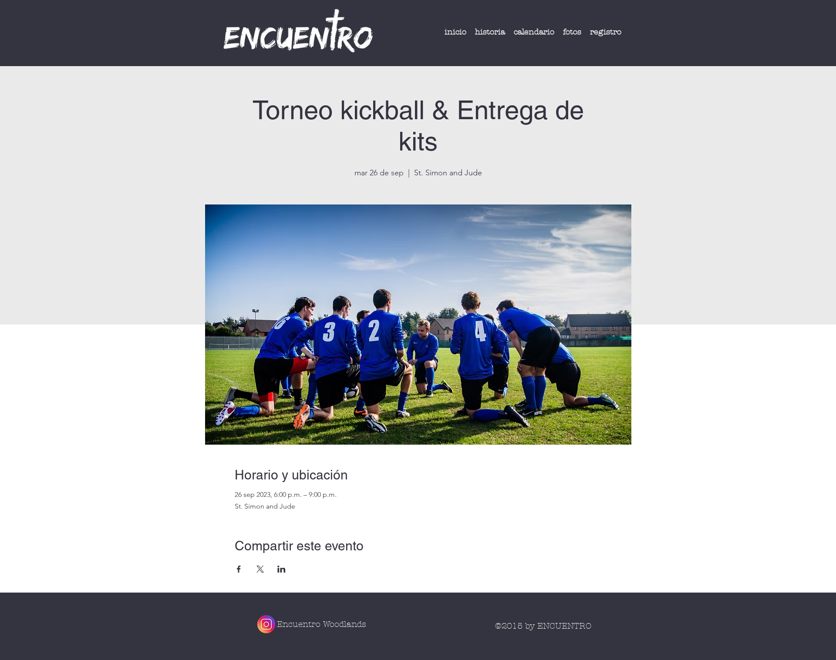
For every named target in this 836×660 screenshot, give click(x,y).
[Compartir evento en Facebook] (239, 569)
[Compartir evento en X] (260, 569)
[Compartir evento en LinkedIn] (281, 569)
